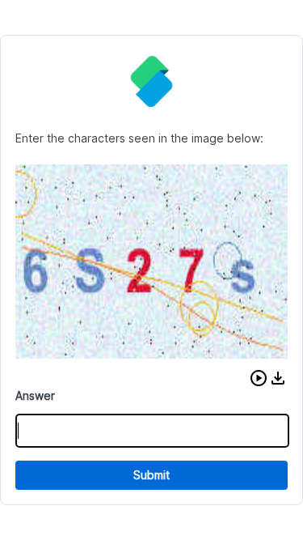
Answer (35, 395)
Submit (151, 475)
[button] (258, 378)
